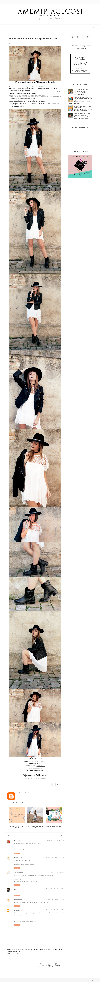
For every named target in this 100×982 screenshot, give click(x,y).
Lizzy (16, 889)
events (68, 27)
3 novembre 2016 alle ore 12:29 (55, 889)
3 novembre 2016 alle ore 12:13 (55, 872)
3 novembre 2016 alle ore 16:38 (55, 910)
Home (21, 27)
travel (59, 27)
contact (76, 27)
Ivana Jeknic (18, 910)
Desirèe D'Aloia (19, 857)
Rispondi (17, 853)
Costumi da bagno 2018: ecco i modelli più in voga (53, 825)
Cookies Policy (21, 980)
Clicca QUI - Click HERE (39, 761)
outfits (28, 27)
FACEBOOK (42, 778)
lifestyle (51, 27)
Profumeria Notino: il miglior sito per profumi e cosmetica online (83, 98)
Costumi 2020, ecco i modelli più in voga (83, 106)
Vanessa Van (18, 872)
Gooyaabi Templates (90, 980)
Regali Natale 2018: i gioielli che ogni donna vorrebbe (17, 826)
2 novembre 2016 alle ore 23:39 (55, 857)
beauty (42, 27)
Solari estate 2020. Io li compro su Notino (81, 90)
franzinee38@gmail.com (80, 48)
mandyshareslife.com (20, 850)
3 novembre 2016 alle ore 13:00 (55, 899)
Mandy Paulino (19, 841)
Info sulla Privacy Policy (14, 953)
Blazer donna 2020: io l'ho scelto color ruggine (82, 114)
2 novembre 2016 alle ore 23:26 (55, 840)
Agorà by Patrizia (30, 98)
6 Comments (28, 43)
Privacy (15, 980)
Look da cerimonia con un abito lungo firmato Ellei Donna (35, 826)
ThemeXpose (74, 980)
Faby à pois (18, 899)
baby (35, 27)
